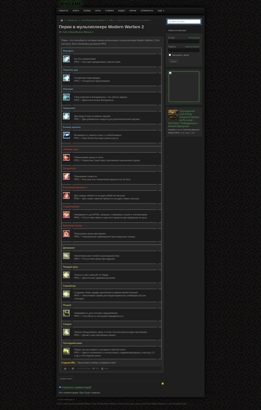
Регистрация (194, 38)
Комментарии (66, 379)
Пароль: (172, 46)
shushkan (172, 130)
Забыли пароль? (192, 47)
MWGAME (71, 3)
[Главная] (62, 20)
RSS (162, 383)
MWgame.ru (70, 400)
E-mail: (171, 37)
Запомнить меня (180, 55)
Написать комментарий (76, 387)
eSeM (106, 368)
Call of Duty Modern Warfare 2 (78, 32)
